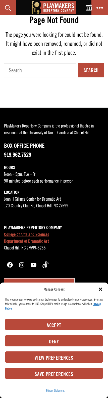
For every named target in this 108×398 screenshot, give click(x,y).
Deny (54, 341)
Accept (54, 325)
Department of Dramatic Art (26, 241)
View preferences (54, 358)
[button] (100, 289)
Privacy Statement (55, 390)
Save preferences (54, 374)
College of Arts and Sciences (26, 234)
